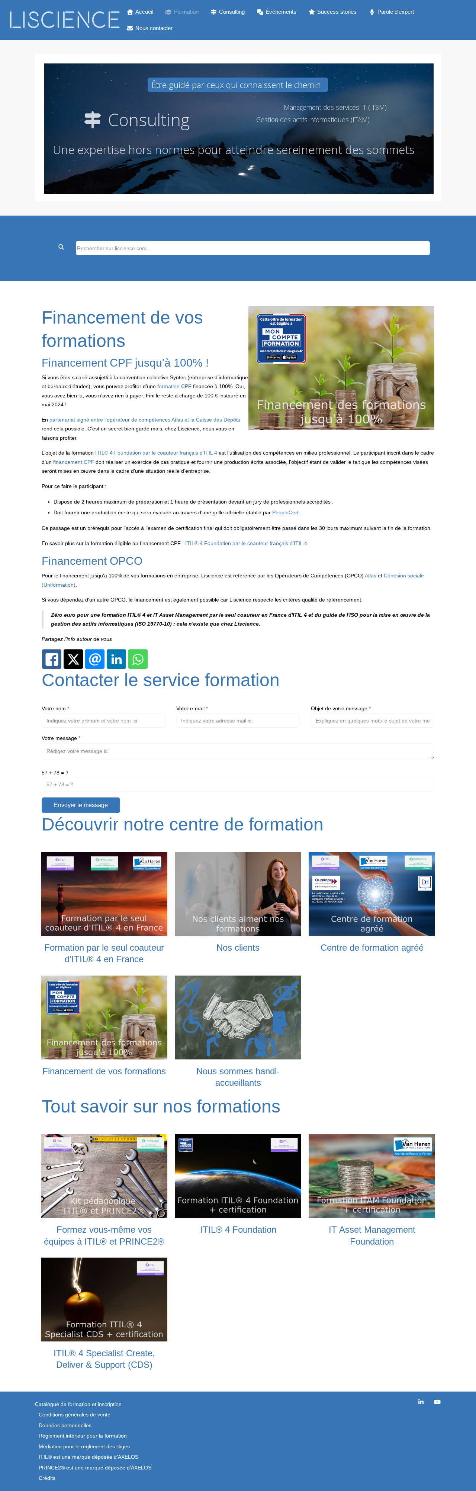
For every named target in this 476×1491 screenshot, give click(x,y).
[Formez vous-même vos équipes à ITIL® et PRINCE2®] (104, 1176)
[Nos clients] (238, 894)
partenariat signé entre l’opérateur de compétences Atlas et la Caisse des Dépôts (144, 420)
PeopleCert (285, 512)
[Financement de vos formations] (104, 1017)
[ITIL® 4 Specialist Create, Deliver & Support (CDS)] (104, 1299)
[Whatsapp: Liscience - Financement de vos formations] (138, 659)
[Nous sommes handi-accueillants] (238, 1017)
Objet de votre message (341, 708)
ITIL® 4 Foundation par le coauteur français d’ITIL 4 (156, 453)
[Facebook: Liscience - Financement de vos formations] (51, 659)
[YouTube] (437, 1402)
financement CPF (73, 462)
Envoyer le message (81, 805)
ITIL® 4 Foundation (238, 1230)
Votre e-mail (192, 708)
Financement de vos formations (104, 1071)
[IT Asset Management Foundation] (372, 1176)
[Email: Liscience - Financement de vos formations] (94, 659)
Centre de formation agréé (372, 948)
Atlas (370, 576)
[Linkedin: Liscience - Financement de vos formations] (116, 659)
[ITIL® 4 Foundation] (238, 1176)
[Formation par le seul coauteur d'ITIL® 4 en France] (104, 894)
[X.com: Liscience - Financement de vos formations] (73, 659)
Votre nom (55, 708)
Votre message (61, 738)
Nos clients (238, 948)
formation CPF (174, 386)
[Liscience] (64, 20)
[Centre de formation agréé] (372, 894)
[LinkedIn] (421, 1402)
